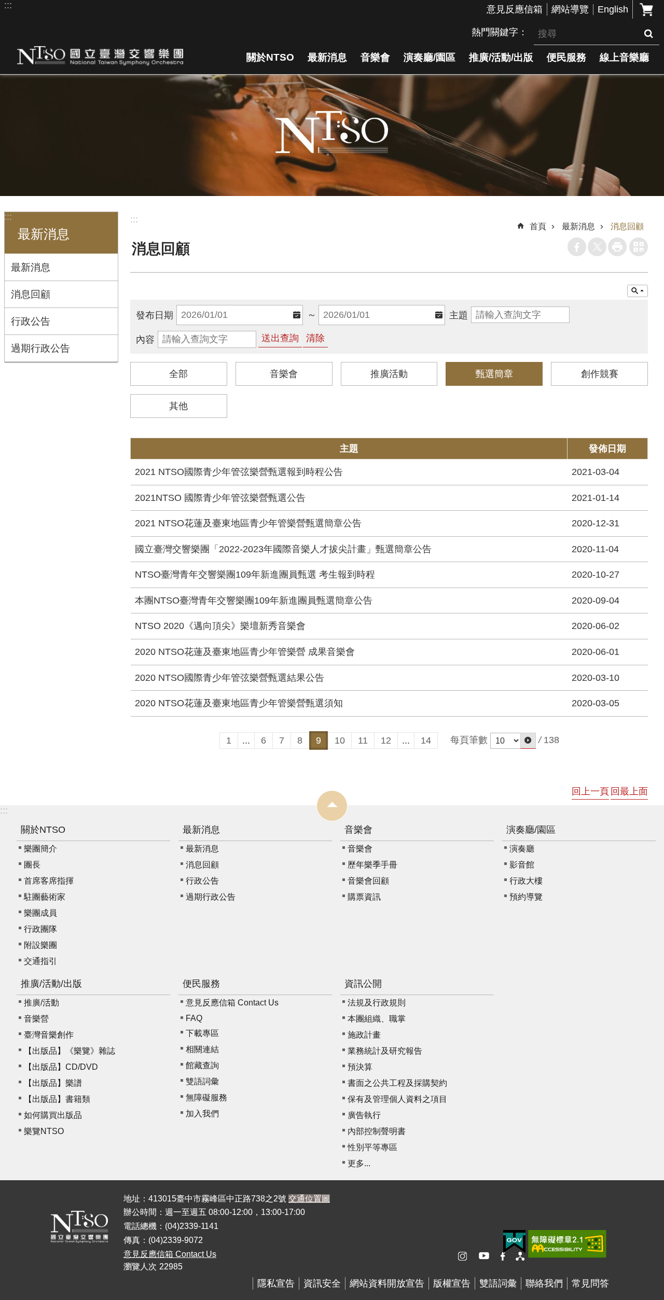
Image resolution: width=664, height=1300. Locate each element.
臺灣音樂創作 (49, 1034)
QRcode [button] (638, 246)
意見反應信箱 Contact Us (232, 1002)
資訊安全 (322, 1283)
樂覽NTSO (44, 1131)
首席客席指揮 (49, 880)
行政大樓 (526, 880)
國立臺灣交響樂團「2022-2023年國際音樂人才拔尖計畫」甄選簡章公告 (283, 549)
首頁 (538, 226)
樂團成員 (40, 912)
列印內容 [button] (617, 246)
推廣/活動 (41, 1002)
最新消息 (327, 57)
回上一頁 (590, 791)
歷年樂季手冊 (372, 864)
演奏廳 (521, 848)
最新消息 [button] (44, 234)
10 (340, 740)
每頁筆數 (469, 740)
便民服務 (566, 57)
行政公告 (30, 321)
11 (363, 740)
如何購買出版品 (53, 1115)
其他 (178, 406)
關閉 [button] (332, 805)
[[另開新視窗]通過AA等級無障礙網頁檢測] (567, 1244)
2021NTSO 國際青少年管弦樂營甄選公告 (220, 498)
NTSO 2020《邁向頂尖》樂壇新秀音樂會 (220, 626)
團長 (32, 864)
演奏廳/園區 (429, 57)
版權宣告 (452, 1283)
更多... (359, 1163)
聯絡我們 (544, 1283)
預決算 (360, 1067)
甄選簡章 (494, 374)
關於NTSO (270, 57)
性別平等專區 (372, 1147)
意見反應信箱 (515, 9)
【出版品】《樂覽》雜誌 (69, 1050)
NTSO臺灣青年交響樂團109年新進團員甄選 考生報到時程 (255, 574)
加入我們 (202, 1113)
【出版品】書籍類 (57, 1099)
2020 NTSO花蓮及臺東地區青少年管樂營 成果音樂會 (245, 652)
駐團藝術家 (44, 896)
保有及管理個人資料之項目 (397, 1099)
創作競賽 (599, 374)
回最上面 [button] (629, 791)
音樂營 (36, 1018)
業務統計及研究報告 (385, 1050)
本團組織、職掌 (377, 1018)
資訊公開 (363, 984)
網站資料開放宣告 (387, 1283)
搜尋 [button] (648, 33)
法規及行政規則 (377, 1002)
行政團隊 (40, 929)
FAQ (194, 1018)
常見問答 (590, 1283)
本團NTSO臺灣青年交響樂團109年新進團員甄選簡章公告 (253, 600)
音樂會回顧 (368, 880)
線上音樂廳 (624, 57)
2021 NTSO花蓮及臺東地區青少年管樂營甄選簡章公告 (248, 523)
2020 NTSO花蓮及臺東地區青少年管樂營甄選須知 (239, 703)
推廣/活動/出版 (501, 57)
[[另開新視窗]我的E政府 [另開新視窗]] (514, 1242)
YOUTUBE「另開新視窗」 (487, 1256)
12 (386, 740)
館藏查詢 (202, 1065)
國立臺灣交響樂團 (100, 55)
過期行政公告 (40, 348)
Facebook (577, 246)
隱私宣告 (276, 1283)
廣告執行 (364, 1115)
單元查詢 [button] (637, 291)
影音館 (521, 864)
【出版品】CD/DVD (61, 1067)
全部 (178, 374)
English (613, 9)
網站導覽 (570, 9)
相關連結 (202, 1049)
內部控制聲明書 (377, 1131)
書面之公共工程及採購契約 (397, 1083)
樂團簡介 (40, 848)
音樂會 (375, 57)
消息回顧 (30, 294)
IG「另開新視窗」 (467, 1256)
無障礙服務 (206, 1097)
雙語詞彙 (202, 1081)
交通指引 (40, 961)
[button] (528, 741)
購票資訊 (364, 896)
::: (8, 5)
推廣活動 (389, 374)
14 (426, 740)
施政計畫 (364, 1034)
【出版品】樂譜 (53, 1083)
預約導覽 (526, 896)
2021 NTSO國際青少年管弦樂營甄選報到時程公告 (239, 472)
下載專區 (202, 1033)
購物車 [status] (646, 9)
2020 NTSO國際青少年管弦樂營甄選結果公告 (229, 678)
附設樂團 (40, 945)
